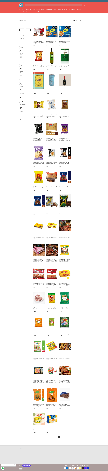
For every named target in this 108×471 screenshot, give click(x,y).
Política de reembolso (24, 454)
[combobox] (53, 5)
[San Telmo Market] (21, 5)
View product (38, 39)
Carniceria (38, 9)
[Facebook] (21, 466)
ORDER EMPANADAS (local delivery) (25, 9)
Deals (34, 9)
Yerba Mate (43, 9)
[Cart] (88, 5)
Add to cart (52, 39)
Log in (85, 5)
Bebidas (63, 9)
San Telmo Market (75, 469)
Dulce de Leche (79, 9)
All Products (39, 11)
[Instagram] (19, 466)
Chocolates (73, 9)
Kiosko (35, 11)
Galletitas (30, 11)
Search (20, 448)
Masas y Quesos (49, 9)
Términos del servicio (24, 451)
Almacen (59, 9)
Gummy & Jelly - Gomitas (23, 11)
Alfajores (54, 9)
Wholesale (21, 460)
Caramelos (68, 9)
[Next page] (65, 437)
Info (20, 457)
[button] (74, 20)
